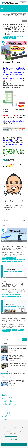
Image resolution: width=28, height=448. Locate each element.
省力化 (19, 261)
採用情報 (4, 419)
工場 (3, 261)
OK (14, 444)
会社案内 (4, 416)
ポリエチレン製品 (12, 36)
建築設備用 (19, 36)
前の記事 (5, 220)
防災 (14, 38)
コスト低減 (14, 329)
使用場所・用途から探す (9, 404)
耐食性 (10, 38)
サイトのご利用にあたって (11, 436)
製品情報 (5, 36)
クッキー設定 (14, 439)
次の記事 (22, 220)
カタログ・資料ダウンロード (10, 407)
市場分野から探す (7, 401)
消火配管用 (5, 38)
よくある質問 (6, 413)
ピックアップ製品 (7, 398)
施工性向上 (8, 261)
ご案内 (9, 294)
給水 (16, 259)
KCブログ (5, 410)
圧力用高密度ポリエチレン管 (8, 259)
